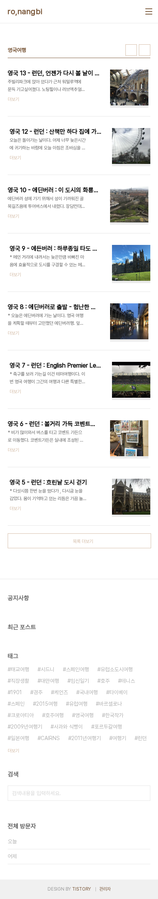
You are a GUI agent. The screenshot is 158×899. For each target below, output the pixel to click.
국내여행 (88, 692)
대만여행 (50, 681)
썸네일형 (131, 50)
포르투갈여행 (108, 727)
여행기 (119, 738)
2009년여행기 (26, 727)
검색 (142, 793)
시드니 (47, 669)
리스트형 (144, 50)
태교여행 (20, 669)
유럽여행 (78, 704)
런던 (142, 738)
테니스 (128, 681)
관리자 (105, 889)
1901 (16, 692)
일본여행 (20, 738)
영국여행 (84, 715)
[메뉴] (149, 11)
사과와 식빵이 (68, 727)
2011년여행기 (86, 738)
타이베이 (118, 692)
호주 (105, 681)
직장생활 (20, 681)
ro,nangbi (25, 11)
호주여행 (54, 715)
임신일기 (80, 681)
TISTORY (81, 889)
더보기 (13, 750)
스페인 (18, 704)
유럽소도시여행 (116, 669)
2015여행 (47, 704)
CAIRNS (50, 738)
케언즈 (61, 692)
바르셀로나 (110, 704)
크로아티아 (22, 715)
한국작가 (114, 715)
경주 (38, 692)
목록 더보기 (83, 541)
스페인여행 (77, 669)
